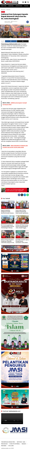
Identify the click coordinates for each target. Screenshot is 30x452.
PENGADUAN (4, 444)
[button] (23, 2)
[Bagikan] (27, 22)
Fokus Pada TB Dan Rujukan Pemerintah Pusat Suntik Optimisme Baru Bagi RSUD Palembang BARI (22, 212)
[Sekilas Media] (9, 2)
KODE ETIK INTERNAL (15, 444)
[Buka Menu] (25, 2)
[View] (23, 41)
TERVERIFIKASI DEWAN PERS (8, 442)
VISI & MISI (11, 445)
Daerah (3, 11)
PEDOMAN (3, 445)
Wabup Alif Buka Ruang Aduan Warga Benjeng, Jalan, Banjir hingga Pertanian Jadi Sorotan (22, 226)
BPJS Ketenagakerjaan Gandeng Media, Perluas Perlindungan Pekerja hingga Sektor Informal (7, 226)
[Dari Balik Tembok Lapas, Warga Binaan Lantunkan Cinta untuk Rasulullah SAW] (22, 234)
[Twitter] (22, 195)
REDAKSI (24, 444)
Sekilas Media (7, 21)
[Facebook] (19, 195)
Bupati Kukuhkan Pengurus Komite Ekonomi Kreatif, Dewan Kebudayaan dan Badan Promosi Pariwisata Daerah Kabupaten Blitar (7, 212)
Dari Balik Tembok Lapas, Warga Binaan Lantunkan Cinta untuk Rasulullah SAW (22, 241)
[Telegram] (25, 195)
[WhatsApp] (27, 195)
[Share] (11, 41)
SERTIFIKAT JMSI (21, 442)
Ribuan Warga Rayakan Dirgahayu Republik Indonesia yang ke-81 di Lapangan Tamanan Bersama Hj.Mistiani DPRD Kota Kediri (7, 241)
